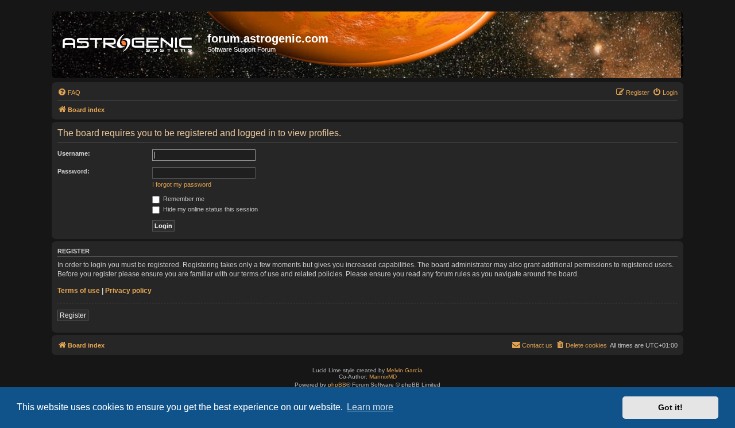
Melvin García (404, 370)
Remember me (182, 198)
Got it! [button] (670, 407)
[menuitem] (68, 92)
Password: (73, 171)
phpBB (337, 384)
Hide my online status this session (209, 209)
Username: (73, 153)
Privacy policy (128, 291)
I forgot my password (181, 184)
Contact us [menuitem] (537, 345)
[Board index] (131, 44)
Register (73, 315)
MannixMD (383, 376)
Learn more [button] (370, 407)
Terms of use (78, 291)
